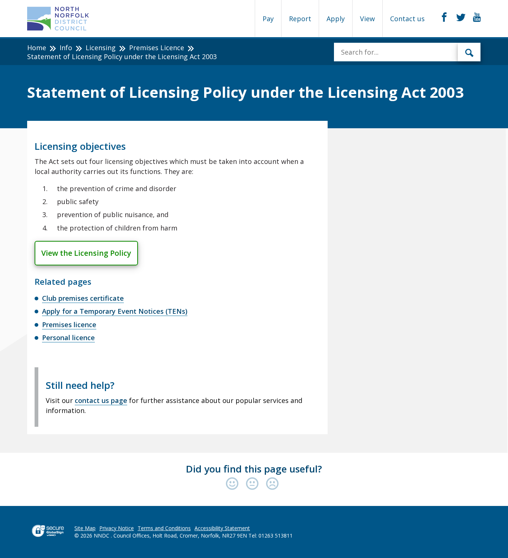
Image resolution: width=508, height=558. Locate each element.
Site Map (85, 528)
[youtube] (477, 17)
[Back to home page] (58, 18)
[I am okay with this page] (254, 484)
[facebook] (444, 17)
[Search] (469, 52)
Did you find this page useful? (254, 468)
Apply (336, 18)
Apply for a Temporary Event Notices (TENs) (114, 311)
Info (66, 47)
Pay (268, 18)
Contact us (407, 18)
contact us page (101, 400)
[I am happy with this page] (234, 484)
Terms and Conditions (164, 528)
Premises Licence (156, 47)
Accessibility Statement (222, 528)
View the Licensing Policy (86, 253)
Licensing (101, 47)
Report (300, 18)
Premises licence (69, 324)
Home (36, 47)
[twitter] (461, 17)
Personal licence (68, 337)
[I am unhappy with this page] (272, 484)
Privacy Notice (116, 528)
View (367, 18)
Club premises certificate (83, 298)
